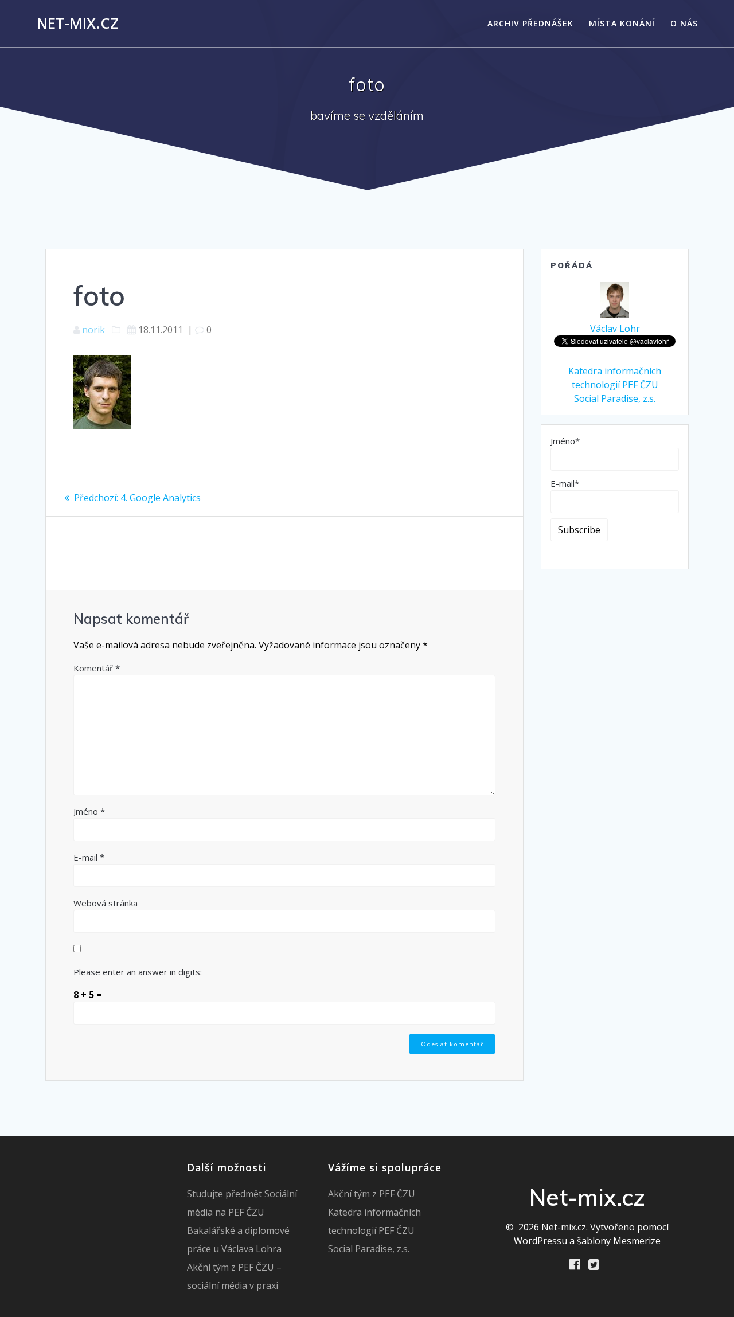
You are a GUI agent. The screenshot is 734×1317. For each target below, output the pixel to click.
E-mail (88, 857)
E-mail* (564, 483)
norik (93, 329)
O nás (684, 23)
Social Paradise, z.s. (614, 398)
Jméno (89, 811)
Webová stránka (105, 903)
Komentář (96, 668)
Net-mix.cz (78, 23)
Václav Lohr (615, 328)
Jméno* (565, 441)
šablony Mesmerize (619, 1240)
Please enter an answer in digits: (137, 972)
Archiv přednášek (530, 23)
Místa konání (622, 23)
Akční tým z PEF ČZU (371, 1193)
